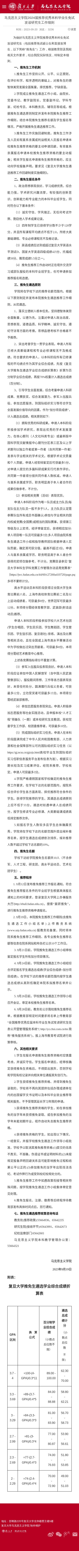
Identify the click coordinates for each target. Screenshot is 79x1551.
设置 (73, 29)
